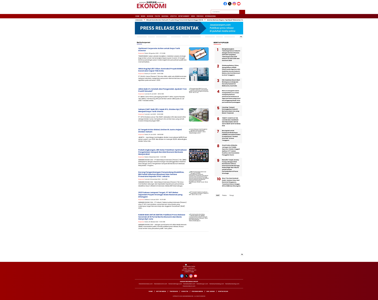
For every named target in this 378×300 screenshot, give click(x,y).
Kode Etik (184, 291)
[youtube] (239, 5)
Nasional (165, 16)
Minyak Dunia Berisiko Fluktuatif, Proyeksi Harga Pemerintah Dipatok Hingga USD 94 (162, 20)
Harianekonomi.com (160, 284)
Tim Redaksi (174, 291)
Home (137, 16)
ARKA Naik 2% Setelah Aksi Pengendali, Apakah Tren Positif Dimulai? (162, 90)
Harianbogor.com (202, 284)
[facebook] (225, 5)
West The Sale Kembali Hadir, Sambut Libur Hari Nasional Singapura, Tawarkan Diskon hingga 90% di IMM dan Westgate (231, 182)
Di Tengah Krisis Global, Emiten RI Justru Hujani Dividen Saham (160, 130)
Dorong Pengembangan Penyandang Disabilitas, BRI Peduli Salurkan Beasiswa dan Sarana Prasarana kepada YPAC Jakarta (161, 174)
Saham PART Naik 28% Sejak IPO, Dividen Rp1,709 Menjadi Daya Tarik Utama (160, 110)
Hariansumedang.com (216, 284)
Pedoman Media (197, 291)
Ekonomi (150, 16)
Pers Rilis (200, 16)
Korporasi (141, 53)
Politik (157, 16)
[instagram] (235, 5)
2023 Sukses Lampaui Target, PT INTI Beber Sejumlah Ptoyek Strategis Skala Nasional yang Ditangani (160, 194)
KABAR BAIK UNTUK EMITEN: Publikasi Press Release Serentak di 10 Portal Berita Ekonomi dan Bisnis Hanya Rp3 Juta (161, 216)
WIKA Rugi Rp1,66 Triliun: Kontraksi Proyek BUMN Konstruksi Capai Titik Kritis (160, 69)
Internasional (210, 16)
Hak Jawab (210, 291)
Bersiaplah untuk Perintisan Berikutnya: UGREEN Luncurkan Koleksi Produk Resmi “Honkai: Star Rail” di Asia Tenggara (231, 135)
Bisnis (143, 16)
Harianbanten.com (189, 284)
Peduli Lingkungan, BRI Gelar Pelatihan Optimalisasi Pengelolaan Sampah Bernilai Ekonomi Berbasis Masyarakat (162, 152)
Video (193, 16)
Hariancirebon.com (189, 286)
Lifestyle (173, 16)
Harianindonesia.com (146, 284)
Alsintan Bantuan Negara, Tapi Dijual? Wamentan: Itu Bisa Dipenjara (217, 20)
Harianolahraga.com (175, 284)
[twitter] (230, 5)
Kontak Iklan (223, 291)
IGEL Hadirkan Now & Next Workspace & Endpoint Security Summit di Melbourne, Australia (231, 83)
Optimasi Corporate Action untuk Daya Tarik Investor (159, 49)
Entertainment (183, 16)
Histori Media (161, 291)
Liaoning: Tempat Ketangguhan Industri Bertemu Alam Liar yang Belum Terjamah (230, 110)
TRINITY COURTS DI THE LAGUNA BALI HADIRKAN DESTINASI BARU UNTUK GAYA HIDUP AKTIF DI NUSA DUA (231, 122)
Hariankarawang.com (232, 284)
